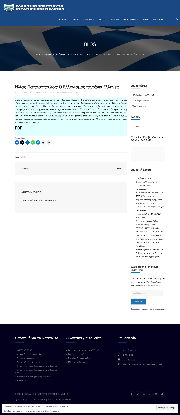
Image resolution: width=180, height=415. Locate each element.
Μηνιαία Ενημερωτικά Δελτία (29, 354)
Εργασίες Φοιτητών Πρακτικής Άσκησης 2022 (35, 376)
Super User (22, 92)
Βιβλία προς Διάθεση (141, 100)
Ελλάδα (23, 157)
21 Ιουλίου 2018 (39, 92)
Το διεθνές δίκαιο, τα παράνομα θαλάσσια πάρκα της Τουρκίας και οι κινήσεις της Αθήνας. (150, 253)
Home (37, 54)
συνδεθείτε (51, 200)
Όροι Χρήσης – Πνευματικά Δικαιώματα (33, 399)
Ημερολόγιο (21, 380)
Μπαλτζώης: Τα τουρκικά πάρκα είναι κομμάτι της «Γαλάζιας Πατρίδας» (150, 242)
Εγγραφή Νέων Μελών (77, 354)
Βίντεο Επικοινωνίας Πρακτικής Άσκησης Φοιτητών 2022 (36, 371)
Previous (24, 168)
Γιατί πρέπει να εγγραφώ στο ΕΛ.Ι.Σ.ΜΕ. (83, 350)
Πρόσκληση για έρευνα (26, 358)
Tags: (17, 157)
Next (119, 168)
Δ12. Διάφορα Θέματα (83, 54)
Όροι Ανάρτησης (139, 106)
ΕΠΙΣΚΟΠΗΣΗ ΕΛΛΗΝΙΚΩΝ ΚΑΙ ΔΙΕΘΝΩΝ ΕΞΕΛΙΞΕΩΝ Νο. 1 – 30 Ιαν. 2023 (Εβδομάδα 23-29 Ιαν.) (149, 231)
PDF (18, 127)
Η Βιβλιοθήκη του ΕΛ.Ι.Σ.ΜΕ (143, 95)
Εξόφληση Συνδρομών (77, 362)
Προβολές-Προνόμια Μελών (79, 358)
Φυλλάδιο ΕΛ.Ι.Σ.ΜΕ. (24, 350)
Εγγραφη (138, 301)
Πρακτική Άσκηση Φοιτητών (28, 362)
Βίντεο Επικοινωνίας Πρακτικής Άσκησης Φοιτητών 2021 (39, 366)
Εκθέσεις (136, 126)
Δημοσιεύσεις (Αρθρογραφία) (56, 54)
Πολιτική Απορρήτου (63, 399)
